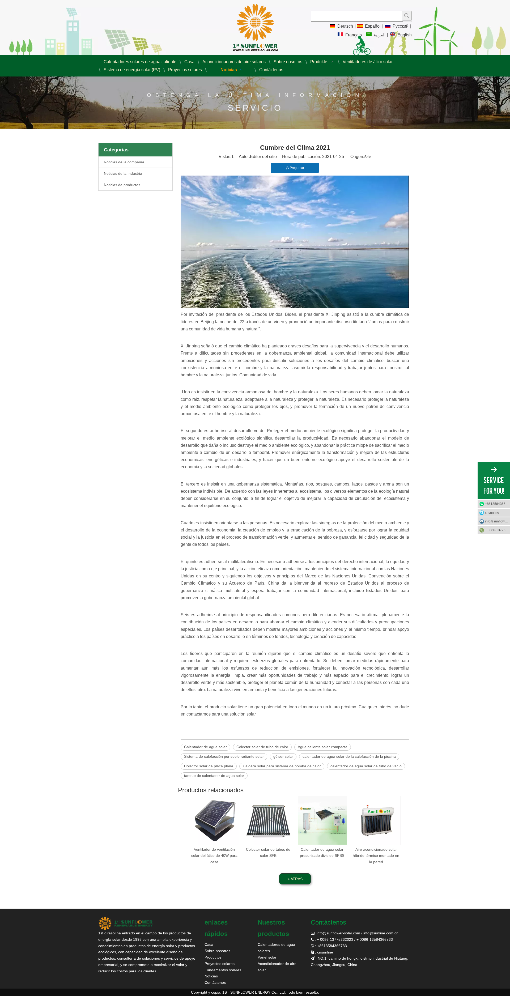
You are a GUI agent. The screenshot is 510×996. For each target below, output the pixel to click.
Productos (213, 957)
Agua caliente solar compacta (322, 747)
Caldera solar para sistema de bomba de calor (282, 766)
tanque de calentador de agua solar (214, 775)
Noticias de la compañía (124, 162)
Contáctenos (215, 982)
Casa (209, 944)
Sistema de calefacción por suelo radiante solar (224, 756)
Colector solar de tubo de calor (262, 747)
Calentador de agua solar (205, 747)
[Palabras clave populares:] (406, 15)
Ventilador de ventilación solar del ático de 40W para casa (214, 855)
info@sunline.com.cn (380, 933)
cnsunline (492, 512)
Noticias (211, 976)
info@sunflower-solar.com (338, 933)
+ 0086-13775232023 (497, 530)
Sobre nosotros (217, 951)
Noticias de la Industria (123, 173)
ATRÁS (296, 879)
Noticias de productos (122, 185)
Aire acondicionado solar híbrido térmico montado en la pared (376, 855)
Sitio (367, 157)
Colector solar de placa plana (208, 766)
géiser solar (283, 756)
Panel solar (267, 957)
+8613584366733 (497, 504)
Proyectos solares (220, 963)
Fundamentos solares (223, 970)
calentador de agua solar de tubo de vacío (366, 766)
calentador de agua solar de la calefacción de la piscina (349, 756)
